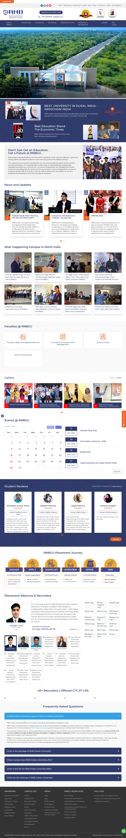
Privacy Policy (45, 835)
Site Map (74, 835)
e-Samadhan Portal (30, 818)
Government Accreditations (73, 798)
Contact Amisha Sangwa (78, 512)
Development (108, 835)
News (46, 795)
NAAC (109, 5)
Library (104, 23)
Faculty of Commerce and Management (107, 798)
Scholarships (8, 810)
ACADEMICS (39, 23)
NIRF (60, 5)
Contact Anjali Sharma (48, 512)
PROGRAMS (52, 23)
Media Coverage (49, 801)
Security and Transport (31, 821)
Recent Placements (70, 804)
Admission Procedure (11, 795)
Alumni (26, 827)
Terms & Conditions (56, 835)
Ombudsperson (29, 824)
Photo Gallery (48, 804)
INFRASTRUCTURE (67, 23)
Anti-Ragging (116, 5)
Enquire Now (124, 418)
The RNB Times (49, 807)
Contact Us (101, 5)
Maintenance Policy (10, 801)
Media (84, 5)
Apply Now (8, 798)
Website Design (97, 835)
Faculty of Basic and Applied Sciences (106, 795)
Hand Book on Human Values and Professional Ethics (75, 808)
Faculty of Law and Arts (101, 801)
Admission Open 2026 (51, 12)
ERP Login (114, 24)
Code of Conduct (30, 810)
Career (94, 5)
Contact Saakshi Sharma (18, 512)
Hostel (26, 795)
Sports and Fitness (30, 801)
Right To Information (31, 815)
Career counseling (70, 812)
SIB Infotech (118, 835)
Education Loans (9, 807)
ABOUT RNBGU (9, 24)
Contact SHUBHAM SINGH (108, 512)
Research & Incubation (83, 24)
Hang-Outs (28, 813)
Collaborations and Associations (74, 801)
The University (68, 795)
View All (117, 472)
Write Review (117, 486)
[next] (60, 427)
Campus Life (77, 5)
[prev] (57, 427)
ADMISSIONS (26, 23)
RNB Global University (38, 728)
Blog (89, 5)
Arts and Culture (29, 804)
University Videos (69, 817)
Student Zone (28, 798)
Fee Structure (8, 804)
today (50, 427)
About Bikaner (9, 815)
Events (26, 807)
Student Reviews (9, 813)
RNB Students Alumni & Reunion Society (52, 814)
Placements (67, 5)
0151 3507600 (47, 17)
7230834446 (58, 17)
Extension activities (70, 815)
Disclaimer (66, 835)
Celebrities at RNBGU (51, 810)
